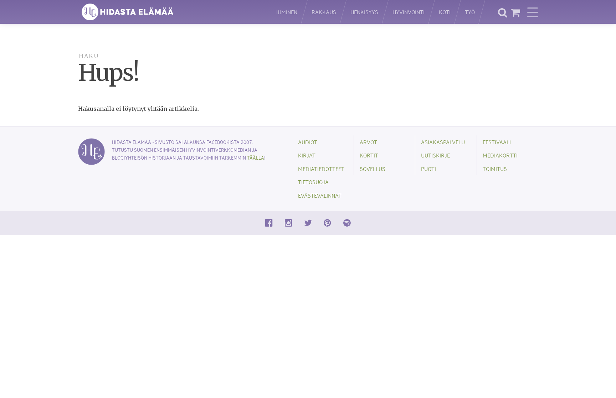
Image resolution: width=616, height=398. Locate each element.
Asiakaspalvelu (443, 142)
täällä (255, 157)
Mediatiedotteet (321, 168)
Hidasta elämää (169, 12)
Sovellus (372, 168)
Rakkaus (324, 12)
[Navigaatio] (532, 12)
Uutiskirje (435, 155)
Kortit (369, 155)
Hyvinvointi (408, 12)
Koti (445, 12)
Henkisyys (364, 12)
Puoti (428, 168)
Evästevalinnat (320, 195)
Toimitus (495, 168)
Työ (470, 12)
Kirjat (306, 155)
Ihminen (286, 12)
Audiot (307, 142)
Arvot (368, 142)
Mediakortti (500, 155)
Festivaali (497, 142)
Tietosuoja (313, 182)
